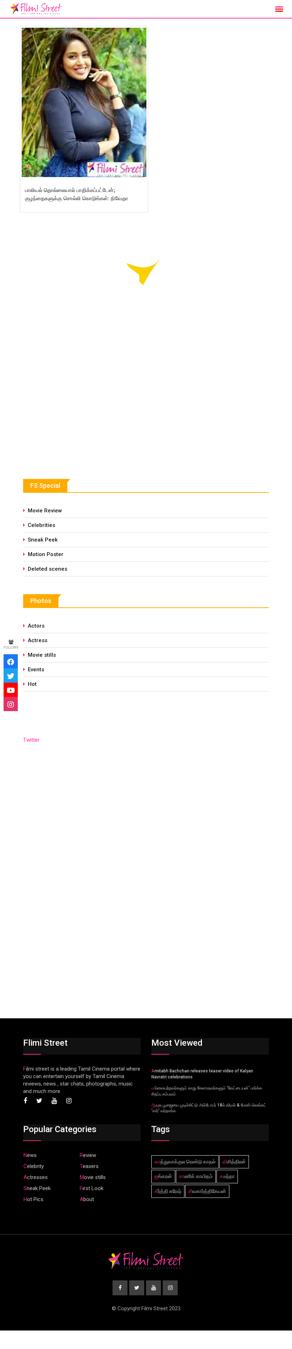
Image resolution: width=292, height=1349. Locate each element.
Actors (36, 626)
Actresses (36, 1177)
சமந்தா (227, 1176)
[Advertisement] (76, 407)
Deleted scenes (47, 569)
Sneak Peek (43, 540)
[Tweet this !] (11, 675)
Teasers (89, 1166)
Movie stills (42, 655)
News (30, 1155)
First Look (91, 1188)
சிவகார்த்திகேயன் (207, 1191)
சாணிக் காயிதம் (196, 1176)
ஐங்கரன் (163, 1176)
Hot (32, 684)
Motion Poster (45, 554)
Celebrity (34, 1166)
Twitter (31, 740)
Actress (37, 640)
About (87, 1199)
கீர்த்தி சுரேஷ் (168, 1191)
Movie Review (45, 510)
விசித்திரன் (234, 1161)
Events (36, 669)
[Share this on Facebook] (11, 661)
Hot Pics (33, 1199)
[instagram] (11, 704)
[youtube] (11, 690)
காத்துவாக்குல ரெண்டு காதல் (185, 1161)
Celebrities (41, 525)
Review (88, 1155)
